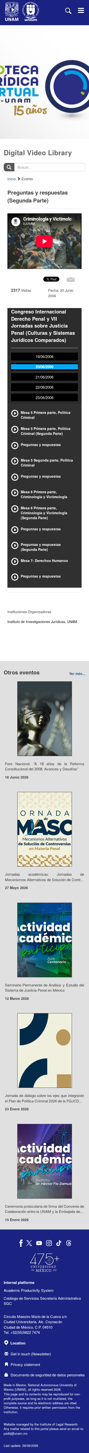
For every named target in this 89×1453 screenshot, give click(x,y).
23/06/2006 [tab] (44, 397)
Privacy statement (25, 1364)
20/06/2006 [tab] (44, 366)
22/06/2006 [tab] (44, 387)
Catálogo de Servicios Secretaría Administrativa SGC (42, 1301)
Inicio (11, 178)
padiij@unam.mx (15, 1433)
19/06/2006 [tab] (44, 356)
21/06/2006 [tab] (44, 377)
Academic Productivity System (29, 1290)
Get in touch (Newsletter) (31, 1353)
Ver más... (77, 673)
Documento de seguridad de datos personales (48, 1374)
